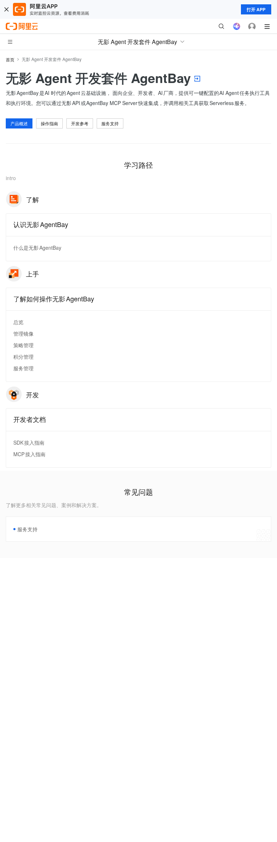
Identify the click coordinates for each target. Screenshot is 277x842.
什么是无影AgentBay (37, 247)
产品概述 (19, 123)
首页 (10, 59)
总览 (18, 322)
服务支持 (110, 123)
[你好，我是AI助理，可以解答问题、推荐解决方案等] (236, 26)
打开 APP (256, 9)
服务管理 (23, 368)
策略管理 (23, 345)
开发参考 (79, 123)
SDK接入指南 (28, 442)
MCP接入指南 (29, 454)
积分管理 (23, 356)
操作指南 (49, 123)
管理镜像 (23, 333)
